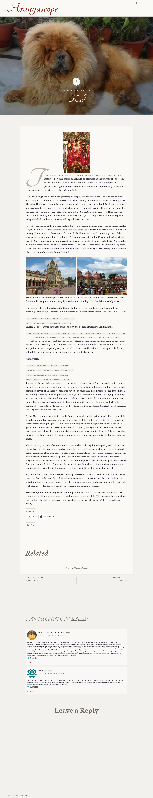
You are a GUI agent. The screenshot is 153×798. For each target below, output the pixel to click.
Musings (77, 568)
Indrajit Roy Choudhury (52, 633)
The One (120, 579)
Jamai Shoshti (34, 579)
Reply (32, 663)
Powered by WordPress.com (16, 795)
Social (85, 568)
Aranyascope (32, 8)
